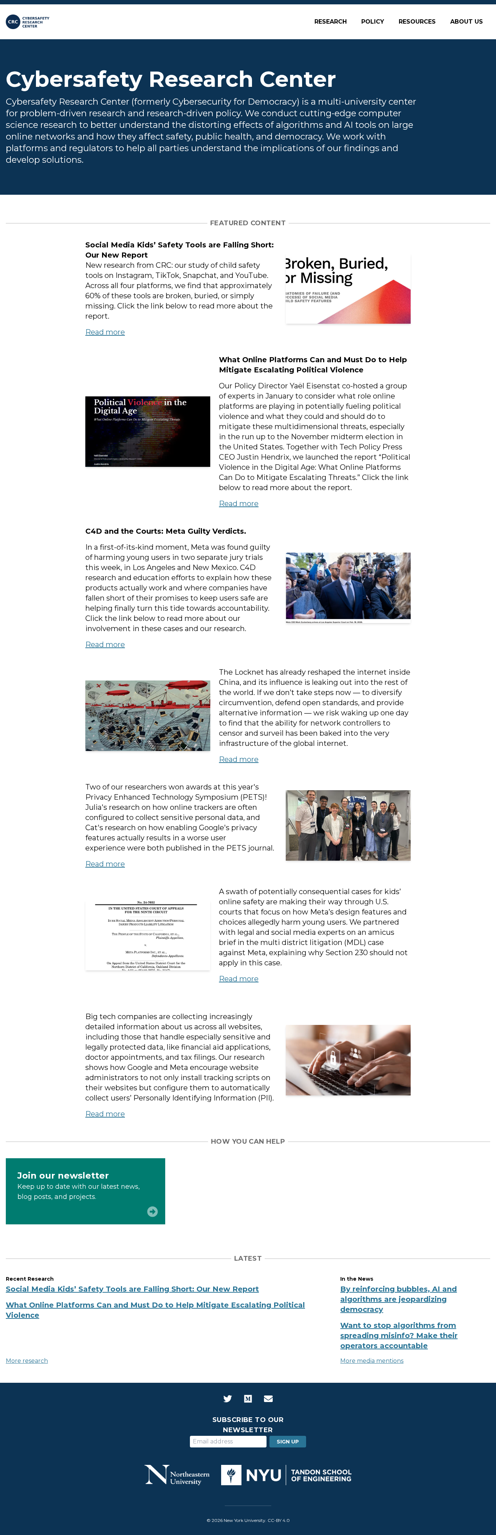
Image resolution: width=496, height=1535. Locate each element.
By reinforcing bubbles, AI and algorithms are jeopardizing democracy (398, 1299)
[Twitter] (227, 1398)
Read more (105, 332)
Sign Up (288, 1441)
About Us (466, 21)
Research (330, 21)
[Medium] (248, 1398)
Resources (417, 21)
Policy (372, 21)
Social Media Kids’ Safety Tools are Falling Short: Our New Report (132, 1289)
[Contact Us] (268, 1398)
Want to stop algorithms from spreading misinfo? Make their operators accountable (399, 1335)
